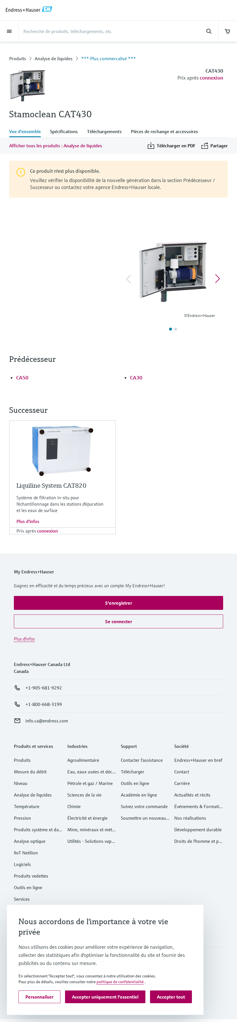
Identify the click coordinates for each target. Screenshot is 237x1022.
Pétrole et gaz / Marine (90, 783)
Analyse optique (29, 841)
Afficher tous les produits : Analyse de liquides (55, 145)
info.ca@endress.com (46, 721)
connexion (211, 77)
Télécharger (132, 772)
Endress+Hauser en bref (198, 760)
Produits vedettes (31, 876)
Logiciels (22, 864)
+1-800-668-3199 (43, 704)
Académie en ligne (139, 795)
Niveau (20, 783)
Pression (22, 818)
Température (26, 806)
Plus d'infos (27, 521)
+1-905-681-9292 (43, 688)
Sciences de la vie (84, 795)
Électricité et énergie (87, 818)
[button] (118, 603)
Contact (181, 772)
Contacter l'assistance (142, 760)
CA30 (136, 377)
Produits (17, 58)
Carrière (182, 783)
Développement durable (198, 829)
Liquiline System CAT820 (51, 485)
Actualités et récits (192, 795)
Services (22, 899)
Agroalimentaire (83, 760)
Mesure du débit (30, 772)
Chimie (74, 806)
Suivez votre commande (144, 806)
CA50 (22, 377)
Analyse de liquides (54, 58)
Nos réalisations (190, 818)
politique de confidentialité (120, 981)
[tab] (27, 131)
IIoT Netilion (26, 853)
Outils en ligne (28, 887)
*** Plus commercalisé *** (108, 58)
